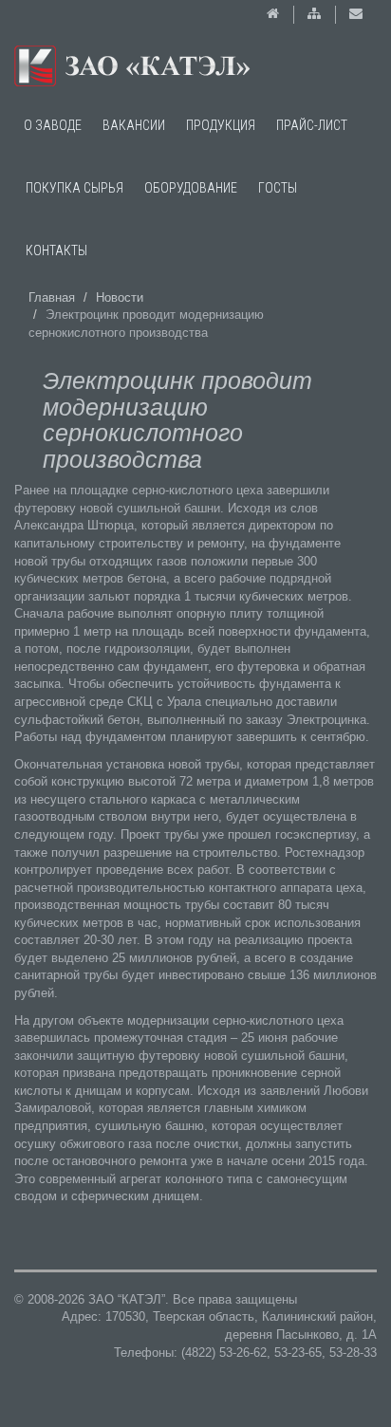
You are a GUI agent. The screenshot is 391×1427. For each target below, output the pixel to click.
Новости (119, 297)
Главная (51, 297)
